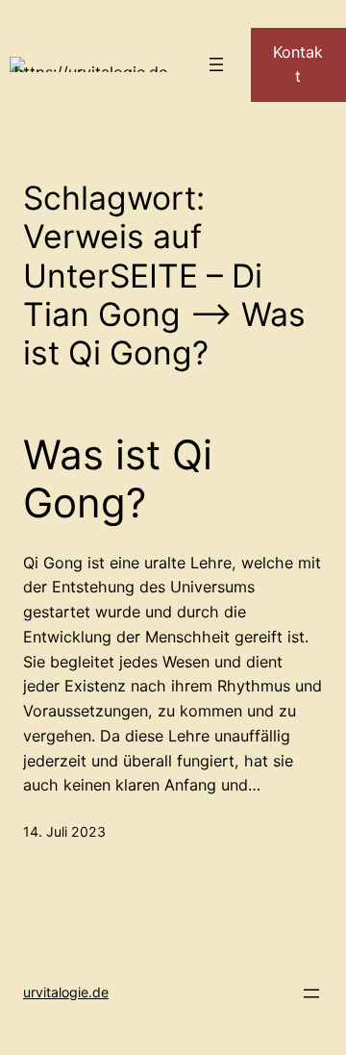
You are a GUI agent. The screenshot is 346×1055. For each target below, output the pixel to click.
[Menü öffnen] (216, 64)
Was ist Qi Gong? (117, 479)
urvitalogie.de (66, 992)
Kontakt (298, 64)
